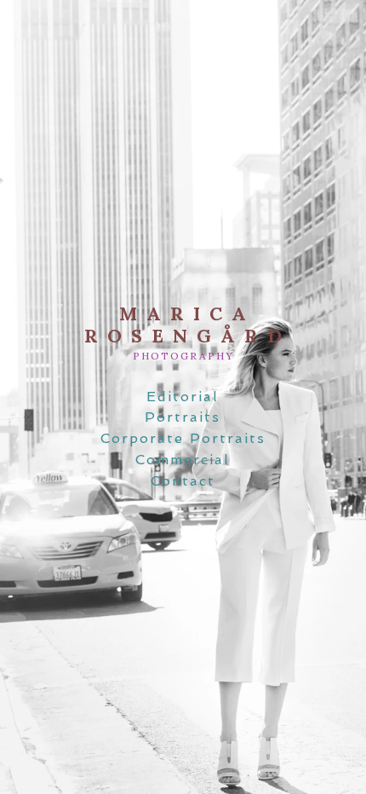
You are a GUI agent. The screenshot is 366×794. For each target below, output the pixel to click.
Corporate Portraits (183, 438)
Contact (183, 481)
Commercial (182, 460)
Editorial (182, 396)
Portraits (182, 417)
